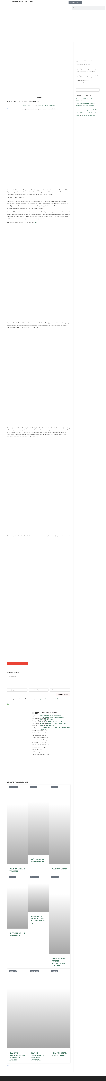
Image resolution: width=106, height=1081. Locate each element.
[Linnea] (84, 50)
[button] (9, 663)
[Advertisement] (53, 23)
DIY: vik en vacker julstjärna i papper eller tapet (89, 112)
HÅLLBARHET (44, 105)
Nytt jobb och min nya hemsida (51, 722)
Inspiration (52, 105)
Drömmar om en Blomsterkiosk (52, 718)
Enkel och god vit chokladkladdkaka (90, 110)
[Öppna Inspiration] (24, 36)
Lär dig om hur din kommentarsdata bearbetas (49, 699)
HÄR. (36, 222)
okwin (77, 112)
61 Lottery (78, 98)
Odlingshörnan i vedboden (50, 716)
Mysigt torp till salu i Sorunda (88, 105)
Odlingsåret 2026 (46, 720)
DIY (39, 105)
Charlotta (78, 115)
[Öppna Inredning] (17, 36)
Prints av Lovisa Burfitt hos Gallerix (88, 115)
